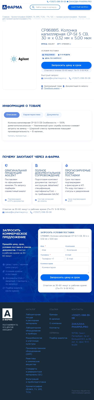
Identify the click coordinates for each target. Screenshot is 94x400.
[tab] (12, 115)
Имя (43, 246)
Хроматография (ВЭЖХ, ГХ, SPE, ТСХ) (28, 17)
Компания (70, 246)
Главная (5, 17)
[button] (70, 44)
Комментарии (47, 263)
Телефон (45, 255)
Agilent (51, 44)
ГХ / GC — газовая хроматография (62, 17)
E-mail (68, 255)
